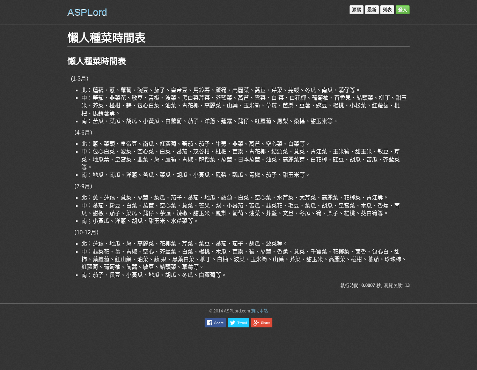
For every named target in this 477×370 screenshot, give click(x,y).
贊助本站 (259, 311)
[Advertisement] (238, 348)
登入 (402, 9)
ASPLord (87, 12)
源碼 (356, 9)
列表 (387, 9)
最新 (371, 9)
